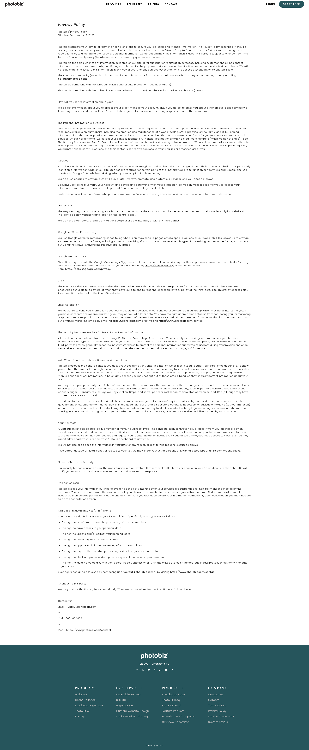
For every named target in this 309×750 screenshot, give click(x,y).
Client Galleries (85, 700)
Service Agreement (221, 716)
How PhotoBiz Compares (178, 716)
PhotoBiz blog (171, 700)
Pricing (79, 716)
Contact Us (215, 694)
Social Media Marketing (132, 716)
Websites (81, 694)
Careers (213, 700)
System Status (218, 722)
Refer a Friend (171, 705)
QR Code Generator (175, 722)
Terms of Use (217, 705)
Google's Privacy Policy (159, 265)
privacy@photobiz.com (100, 57)
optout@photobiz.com (72, 78)
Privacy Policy (217, 711)
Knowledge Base (173, 694)
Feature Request (173, 711)
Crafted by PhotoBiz (154, 745)
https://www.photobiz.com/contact (181, 320)
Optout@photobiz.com (81, 606)
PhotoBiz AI (82, 711)
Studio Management (89, 705)
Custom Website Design (132, 711)
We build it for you (128, 694)
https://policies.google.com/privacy (87, 269)
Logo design (124, 705)
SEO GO (121, 700)
